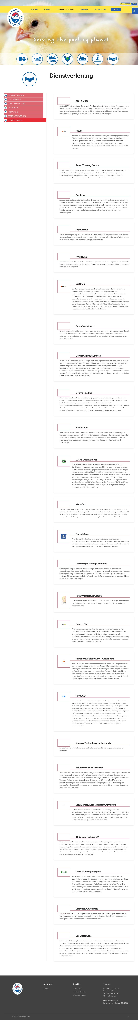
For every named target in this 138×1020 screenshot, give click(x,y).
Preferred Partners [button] (65, 9)
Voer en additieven (16, 104)
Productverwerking (17, 116)
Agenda (47, 9)
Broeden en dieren (16, 95)
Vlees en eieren (14, 99)
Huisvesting (13, 112)
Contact (116, 9)
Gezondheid (13, 108)
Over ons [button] (84, 9)
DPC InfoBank (100, 9)
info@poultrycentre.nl (111, 1000)
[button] (128, 1017)
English (134, 4)
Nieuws (34, 9)
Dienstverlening (15, 120)
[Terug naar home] (15, 17)
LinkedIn (46, 988)
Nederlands (126, 4)
